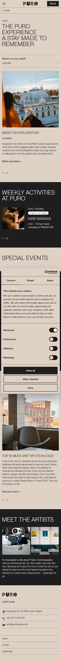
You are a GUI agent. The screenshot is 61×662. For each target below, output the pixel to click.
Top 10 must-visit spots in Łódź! (27, 456)
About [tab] (50, 280)
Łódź (7, 10)
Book (53, 3)
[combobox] (30, 63)
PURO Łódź (8, 602)
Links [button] (4, 638)
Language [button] (7, 651)
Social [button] (5, 645)
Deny (30, 387)
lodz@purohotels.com (17, 624)
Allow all (30, 370)
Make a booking (10, 161)
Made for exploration (20, 133)
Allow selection (30, 379)
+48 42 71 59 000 (15, 617)
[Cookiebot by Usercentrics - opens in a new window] (45, 272)
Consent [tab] (11, 280)
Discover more (10, 491)
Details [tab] (30, 280)
